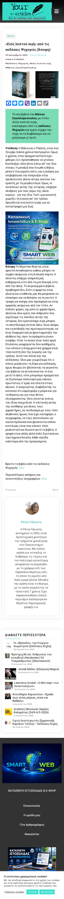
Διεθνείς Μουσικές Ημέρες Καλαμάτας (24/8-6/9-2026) (31, 710)
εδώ (21, 467)
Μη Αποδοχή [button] (47, 892)
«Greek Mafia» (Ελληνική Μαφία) (38, 669)
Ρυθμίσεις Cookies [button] (14, 892)
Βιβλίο (10, 36)
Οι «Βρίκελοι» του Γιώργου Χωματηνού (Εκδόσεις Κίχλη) (32, 644)
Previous (10, 489)
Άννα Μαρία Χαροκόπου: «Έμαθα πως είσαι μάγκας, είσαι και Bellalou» (32, 697)
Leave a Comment (14, 59)
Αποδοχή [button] (32, 892)
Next (56, 489)
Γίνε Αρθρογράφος (32, 824)
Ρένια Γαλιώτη (38, 55)
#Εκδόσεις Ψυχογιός (17, 63)
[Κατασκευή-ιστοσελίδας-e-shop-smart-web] (32, 237)
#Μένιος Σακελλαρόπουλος (21, 68)
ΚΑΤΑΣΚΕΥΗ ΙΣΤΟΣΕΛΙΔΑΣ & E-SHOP (32, 790)
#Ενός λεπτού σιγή (40, 63)
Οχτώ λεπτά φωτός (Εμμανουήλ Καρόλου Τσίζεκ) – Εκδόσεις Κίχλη (34, 722)
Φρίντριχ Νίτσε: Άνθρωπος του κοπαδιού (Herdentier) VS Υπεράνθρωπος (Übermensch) (31, 658)
